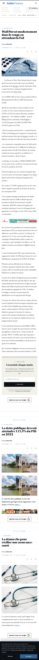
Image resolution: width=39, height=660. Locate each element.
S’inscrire (19, 384)
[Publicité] (19, 221)
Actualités (12, 15)
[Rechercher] (35, 3)
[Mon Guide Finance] (15, 3)
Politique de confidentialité (22, 391)
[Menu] (4, 3)
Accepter (29, 656)
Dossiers (7, 535)
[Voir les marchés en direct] (19, 9)
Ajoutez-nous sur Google (17, 400)
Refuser (10, 656)
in (35, 51)
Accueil (4, 15)
